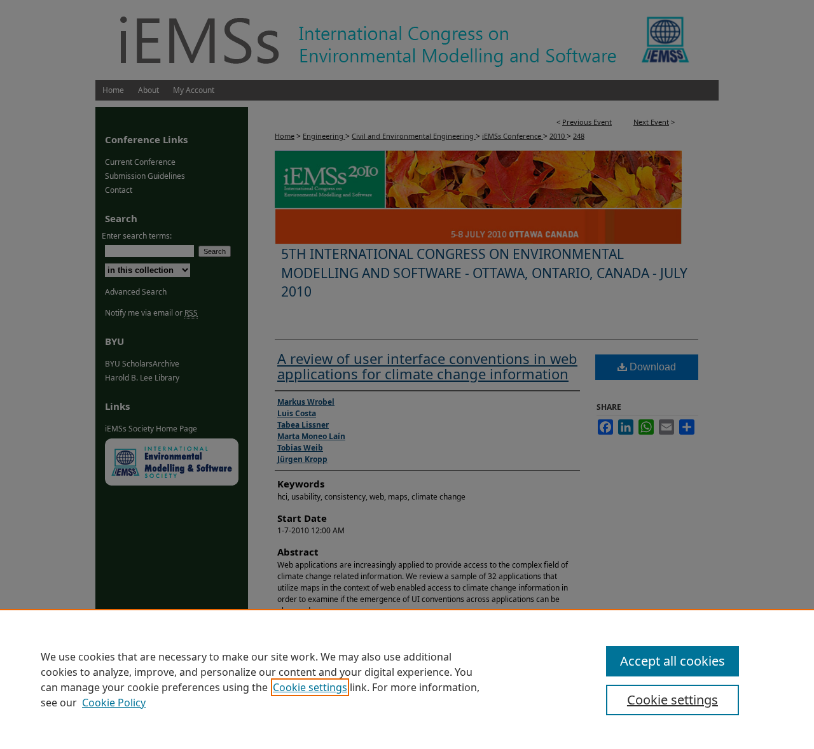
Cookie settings (310, 687)
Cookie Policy (114, 703)
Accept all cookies (672, 660)
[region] (407, 679)
